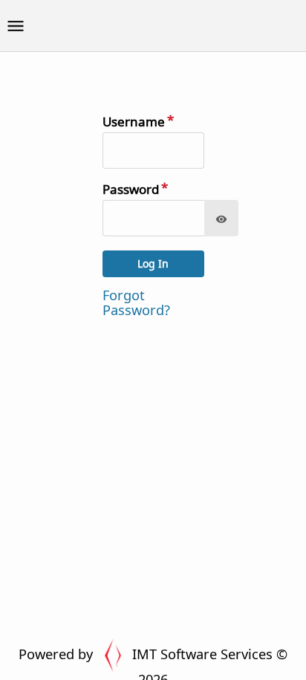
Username (133, 121)
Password (130, 189)
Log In (153, 263)
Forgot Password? (136, 302)
